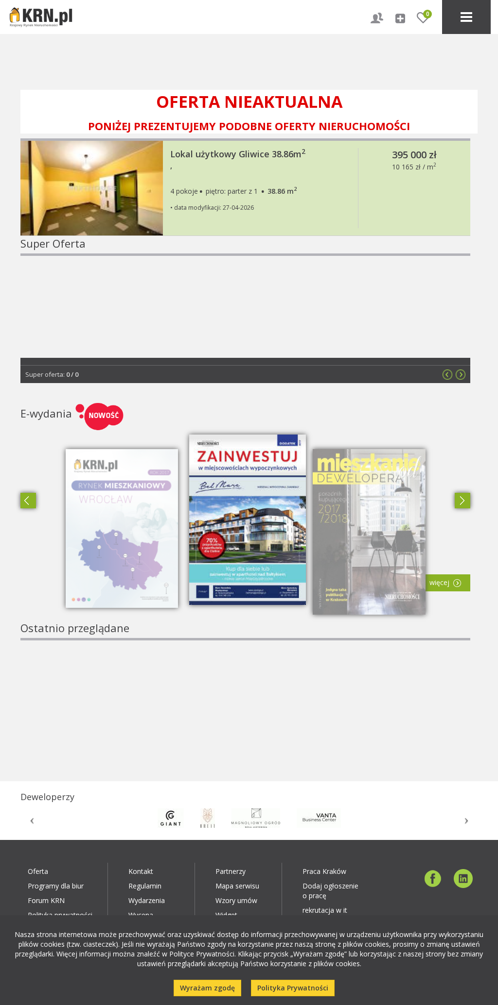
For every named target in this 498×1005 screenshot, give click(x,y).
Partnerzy (230, 871)
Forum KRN (46, 900)
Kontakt (140, 871)
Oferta (38, 871)
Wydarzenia (146, 900)
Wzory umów (236, 900)
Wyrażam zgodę (207, 987)
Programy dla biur (56, 885)
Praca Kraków (324, 871)
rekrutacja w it (324, 910)
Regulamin (144, 885)
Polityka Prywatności (292, 987)
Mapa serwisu (237, 885)
